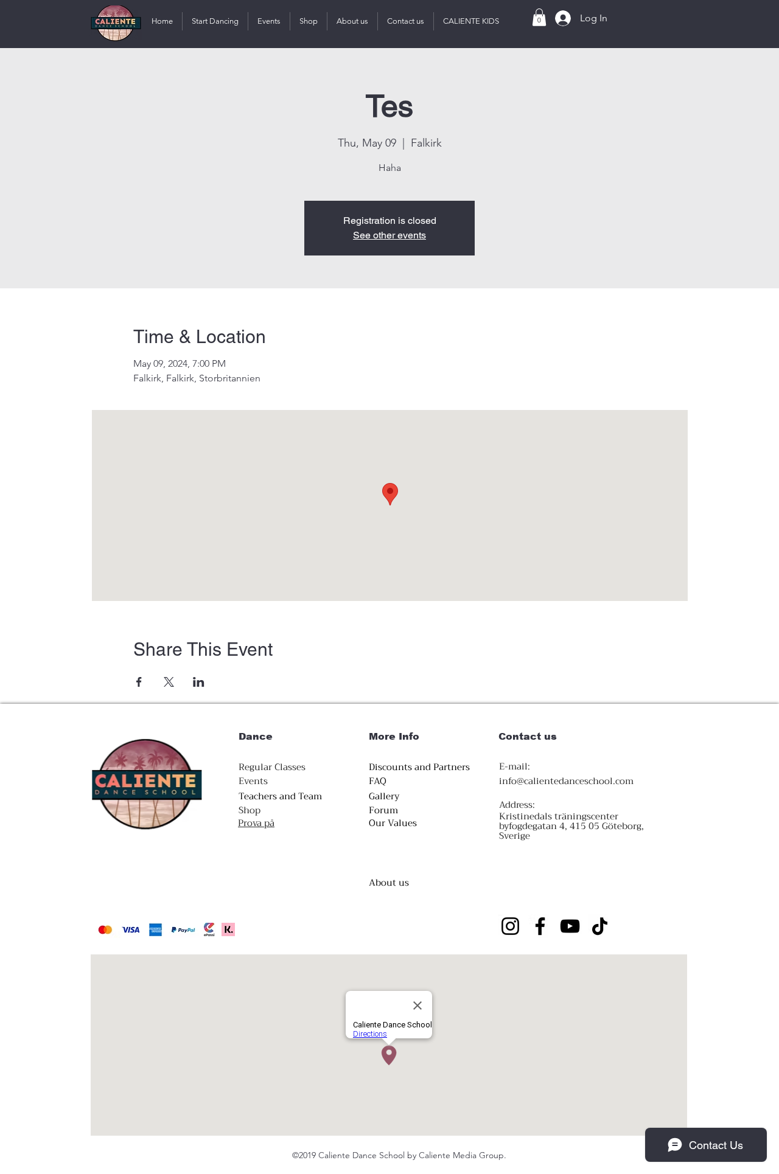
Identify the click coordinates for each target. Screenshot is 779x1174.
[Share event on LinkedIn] (198, 682)
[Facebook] (540, 926)
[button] (215, 21)
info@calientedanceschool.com (566, 781)
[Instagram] (510, 926)
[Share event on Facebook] (139, 682)
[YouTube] (570, 926)
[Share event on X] (169, 682)
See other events (389, 235)
